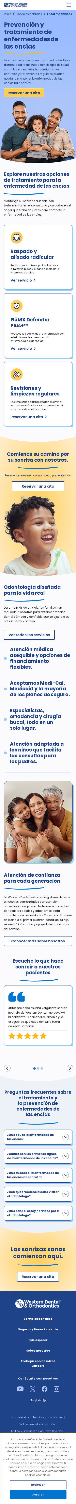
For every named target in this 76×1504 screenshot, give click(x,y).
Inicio (7, 14)
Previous (7, 1068)
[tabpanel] (38, 1015)
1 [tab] (34, 1068)
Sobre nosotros (38, 1351)
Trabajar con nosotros (38, 1361)
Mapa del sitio (20, 1417)
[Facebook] (44, 1391)
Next (70, 1068)
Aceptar (38, 1495)
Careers (38, 1366)
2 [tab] (38, 1068)
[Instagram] (56, 1391)
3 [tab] (42, 1068)
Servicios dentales (29, 14)
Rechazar (38, 1485)
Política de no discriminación (37, 1424)
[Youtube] (20, 1390)
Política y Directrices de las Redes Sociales (37, 1431)
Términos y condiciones (47, 1417)
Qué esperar (38, 1340)
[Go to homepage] (15, 5)
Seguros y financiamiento (38, 1329)
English (35, 1400)
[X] (32, 1391)
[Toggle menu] (69, 5)
